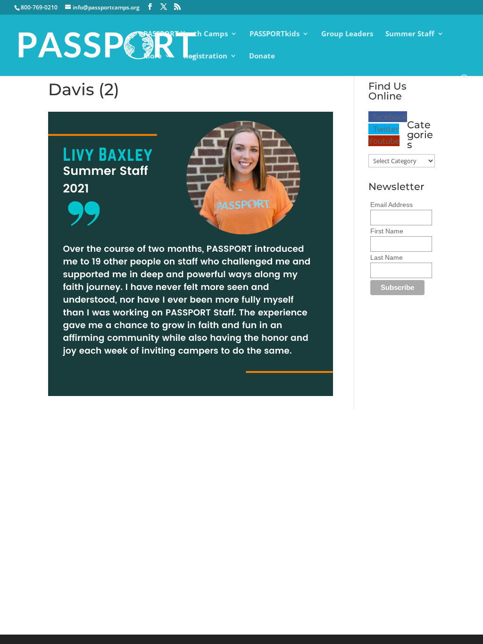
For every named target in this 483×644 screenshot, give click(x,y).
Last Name (386, 257)
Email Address (391, 204)
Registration (205, 56)
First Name (386, 231)
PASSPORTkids (275, 34)
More (152, 56)
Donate (262, 56)
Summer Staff (409, 34)
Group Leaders (347, 34)
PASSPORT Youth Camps (185, 34)
